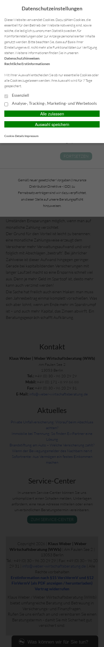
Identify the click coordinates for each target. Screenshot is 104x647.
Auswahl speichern (52, 124)
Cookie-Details (14, 136)
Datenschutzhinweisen (22, 58)
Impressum (31, 136)
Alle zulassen (52, 114)
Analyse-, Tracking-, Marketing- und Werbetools (54, 103)
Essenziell (20, 95)
